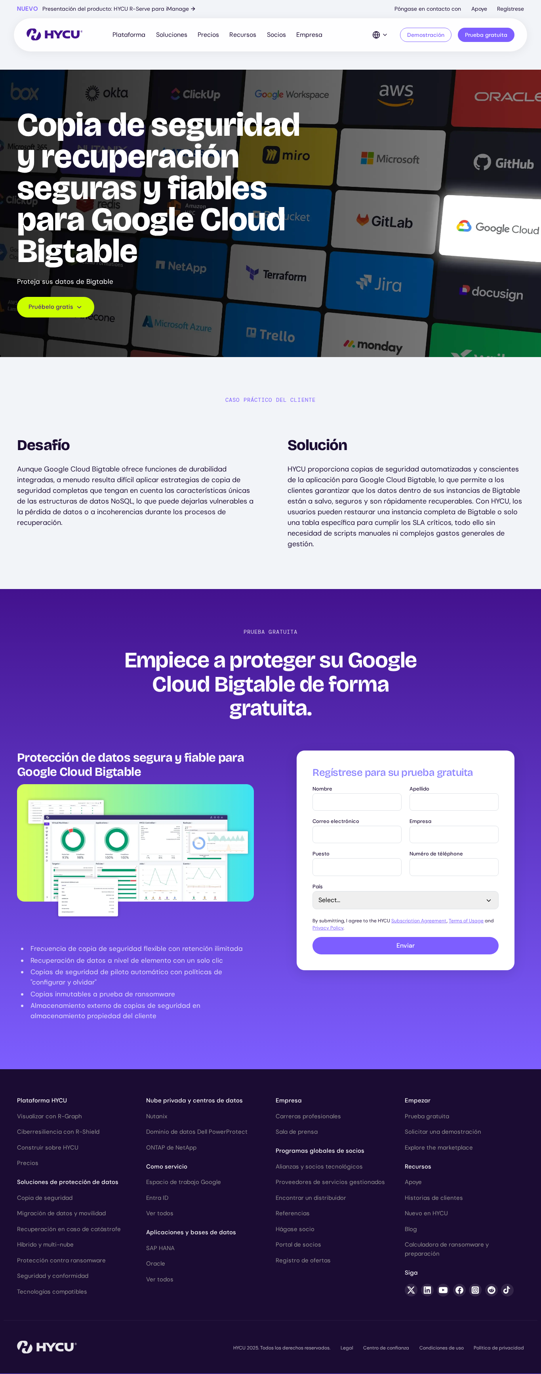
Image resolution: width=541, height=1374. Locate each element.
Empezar (418, 1100)
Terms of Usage (466, 921)
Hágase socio (295, 1229)
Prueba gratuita (486, 34)
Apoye (479, 8)
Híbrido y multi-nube (45, 1245)
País (317, 887)
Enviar (405, 945)
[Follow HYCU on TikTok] (507, 1290)
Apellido (419, 789)
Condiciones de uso (441, 1348)
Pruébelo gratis (51, 307)
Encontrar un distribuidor (311, 1198)
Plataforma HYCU (42, 1100)
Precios (208, 34)
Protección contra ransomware (61, 1260)
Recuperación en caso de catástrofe (69, 1229)
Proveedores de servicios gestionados (330, 1182)
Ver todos (159, 1213)
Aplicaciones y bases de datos (191, 1232)
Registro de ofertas (303, 1260)
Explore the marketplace (439, 1148)
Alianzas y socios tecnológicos (319, 1167)
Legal (347, 1348)
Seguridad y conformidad (52, 1276)
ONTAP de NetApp (171, 1148)
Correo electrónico (335, 822)
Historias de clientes (434, 1198)
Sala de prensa (297, 1132)
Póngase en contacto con (427, 8)
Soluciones (171, 34)
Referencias (293, 1213)
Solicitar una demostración (443, 1132)
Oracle (155, 1264)
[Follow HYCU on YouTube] (443, 1290)
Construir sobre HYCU (47, 1148)
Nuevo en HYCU (426, 1213)
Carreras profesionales (308, 1116)
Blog (411, 1229)
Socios (276, 34)
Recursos (242, 34)
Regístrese (510, 8)
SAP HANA (160, 1248)
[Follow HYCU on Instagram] (475, 1290)
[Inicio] (54, 35)
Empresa (309, 34)
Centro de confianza (386, 1348)
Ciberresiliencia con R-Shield (58, 1132)
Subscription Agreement (419, 921)
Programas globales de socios (320, 1151)
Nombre (322, 789)
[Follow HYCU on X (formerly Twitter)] (411, 1290)
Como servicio (166, 1167)
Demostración (425, 34)
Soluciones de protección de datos (67, 1182)
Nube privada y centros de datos (194, 1100)
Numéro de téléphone (436, 854)
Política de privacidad (499, 1348)
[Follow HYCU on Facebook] (459, 1290)
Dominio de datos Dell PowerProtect (197, 1132)
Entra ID (157, 1198)
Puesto (321, 854)
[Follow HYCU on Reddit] (491, 1290)
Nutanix (156, 1116)
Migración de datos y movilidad (61, 1213)
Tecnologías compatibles (52, 1292)
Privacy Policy (327, 928)
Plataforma (128, 34)
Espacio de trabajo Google (183, 1182)
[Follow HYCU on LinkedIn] (427, 1290)
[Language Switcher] (380, 35)
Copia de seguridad (44, 1198)
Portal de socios (298, 1245)
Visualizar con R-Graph (49, 1116)
